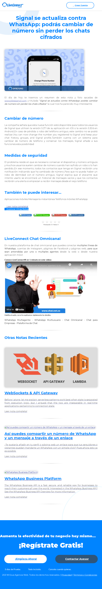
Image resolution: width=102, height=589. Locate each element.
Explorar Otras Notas (17, 209)
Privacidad (66, 575)
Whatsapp (45, 215)
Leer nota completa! (17, 206)
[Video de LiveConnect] (51, 312)
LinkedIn (80, 215)
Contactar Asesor (77, 559)
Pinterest (63, 215)
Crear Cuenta (81, 5)
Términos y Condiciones (85, 575)
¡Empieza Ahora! (26, 559)
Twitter (28, 215)
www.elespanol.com (16, 101)
